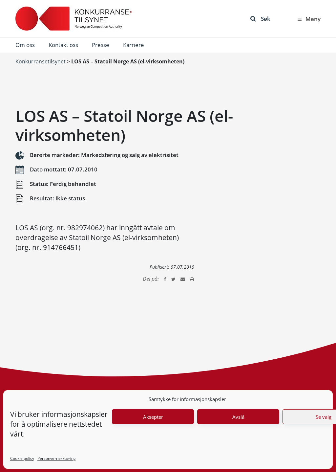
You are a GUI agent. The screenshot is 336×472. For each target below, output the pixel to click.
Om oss (25, 45)
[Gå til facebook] (165, 278)
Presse (100, 45)
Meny (313, 19)
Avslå (238, 417)
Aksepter (153, 417)
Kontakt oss (63, 45)
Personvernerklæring (56, 458)
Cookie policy (22, 458)
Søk (265, 18)
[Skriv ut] (192, 278)
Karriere (133, 45)
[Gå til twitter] (173, 278)
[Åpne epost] (182, 278)
